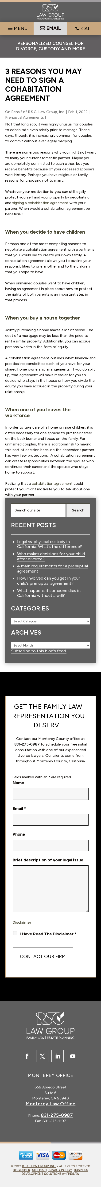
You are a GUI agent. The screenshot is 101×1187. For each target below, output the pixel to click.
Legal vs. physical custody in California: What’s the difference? (49, 544)
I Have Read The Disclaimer (48, 934)
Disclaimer (22, 922)
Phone (19, 834)
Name (18, 782)
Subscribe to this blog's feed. (38, 651)
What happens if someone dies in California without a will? (49, 593)
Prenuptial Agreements (24, 117)
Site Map (39, 1170)
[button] (16, 27)
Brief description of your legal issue (48, 860)
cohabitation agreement (52, 483)
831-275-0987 (27, 744)
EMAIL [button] (53, 28)
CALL (87, 28)
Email (19, 808)
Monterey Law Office (51, 1103)
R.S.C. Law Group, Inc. (46, 112)
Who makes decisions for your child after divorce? (51, 556)
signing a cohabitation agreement (40, 203)
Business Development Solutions (55, 1172)
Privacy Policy (60, 1170)
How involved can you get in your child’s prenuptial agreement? (48, 581)
